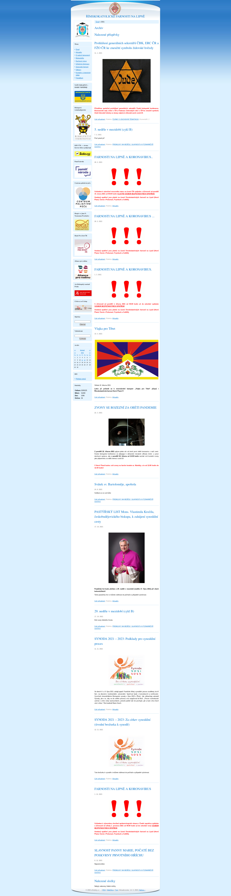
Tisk (116, 890)
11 (82, 360)
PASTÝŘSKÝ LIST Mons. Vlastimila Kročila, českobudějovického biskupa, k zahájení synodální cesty (126, 516)
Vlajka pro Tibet (104, 328)
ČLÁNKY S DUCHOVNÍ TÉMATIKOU (125, 119)
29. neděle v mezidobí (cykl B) (114, 611)
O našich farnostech (83, 55)
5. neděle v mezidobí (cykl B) (113, 129)
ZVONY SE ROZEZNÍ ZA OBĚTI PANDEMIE (125, 407)
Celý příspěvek (99, 119)
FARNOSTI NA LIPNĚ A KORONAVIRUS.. (123, 157)
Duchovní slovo (81, 61)
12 (84, 360)
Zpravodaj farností (82, 67)
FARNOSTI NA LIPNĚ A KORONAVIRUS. (123, 269)
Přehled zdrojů (81, 379)
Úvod (97, 22)
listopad (82, 350)
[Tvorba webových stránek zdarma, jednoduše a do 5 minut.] (101, 890)
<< (75, 350)
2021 (82, 352)
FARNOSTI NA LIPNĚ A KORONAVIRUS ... (124, 216)
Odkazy (78, 70)
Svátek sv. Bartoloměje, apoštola (115, 484)
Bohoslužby (80, 58)
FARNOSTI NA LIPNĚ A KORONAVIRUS (122, 789)
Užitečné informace (82, 64)
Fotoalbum (79, 78)
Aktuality (115, 206)
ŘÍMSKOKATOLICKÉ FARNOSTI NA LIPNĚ (115, 16)
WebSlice (110, 890)
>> (90, 350)
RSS (104, 890)
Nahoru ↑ (142, 890)
